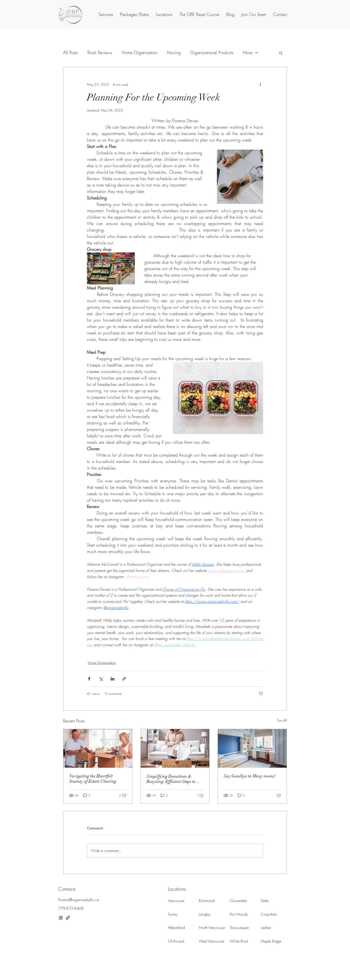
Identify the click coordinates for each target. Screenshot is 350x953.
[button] (282, 412)
